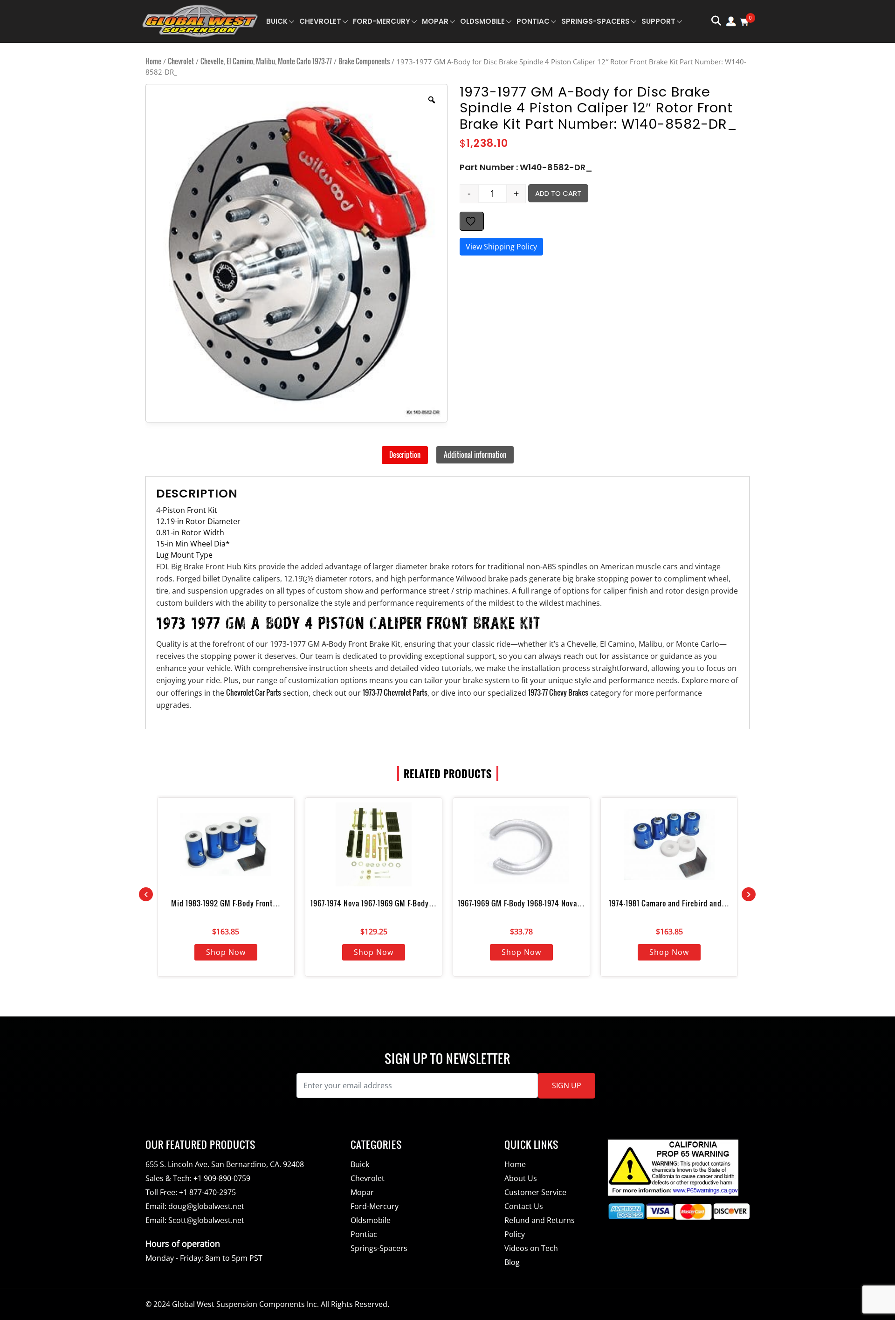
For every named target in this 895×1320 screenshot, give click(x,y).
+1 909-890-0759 (221, 1178)
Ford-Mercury (381, 21)
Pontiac (533, 21)
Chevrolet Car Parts (253, 692)
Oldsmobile (482, 21)
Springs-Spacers (595, 21)
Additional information (475, 454)
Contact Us (523, 1206)
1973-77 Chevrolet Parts (395, 692)
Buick (277, 21)
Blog (512, 1262)
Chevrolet (320, 21)
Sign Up (566, 1085)
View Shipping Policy (501, 247)
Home (153, 61)
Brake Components (364, 61)
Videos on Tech (531, 1248)
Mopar (435, 21)
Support (658, 21)
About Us (520, 1178)
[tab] (404, 455)
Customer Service (535, 1192)
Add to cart (558, 193)
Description (404, 454)
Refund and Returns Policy (539, 1227)
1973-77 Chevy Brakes (558, 692)
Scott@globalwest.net (206, 1220)
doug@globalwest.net (206, 1206)
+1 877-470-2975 (207, 1192)
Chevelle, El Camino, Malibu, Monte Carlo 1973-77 (266, 61)
